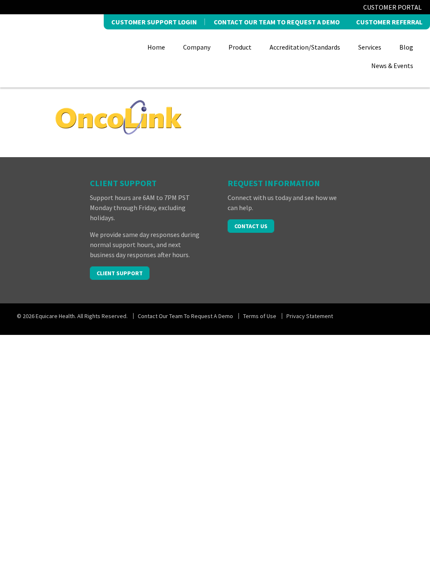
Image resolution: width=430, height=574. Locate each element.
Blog (406, 47)
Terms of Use (259, 316)
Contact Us (250, 226)
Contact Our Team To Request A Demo (277, 21)
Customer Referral (389, 21)
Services (369, 47)
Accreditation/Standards (305, 47)
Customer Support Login (154, 21)
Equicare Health (55, 49)
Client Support (120, 273)
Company (196, 47)
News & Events (392, 65)
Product (240, 47)
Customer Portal (392, 7)
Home (156, 47)
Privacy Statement (309, 316)
